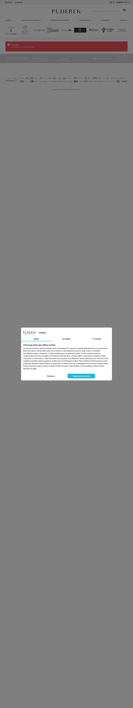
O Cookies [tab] (97, 339)
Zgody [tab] (36, 339)
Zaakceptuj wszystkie (81, 376)
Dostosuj (51, 376)
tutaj (34, 368)
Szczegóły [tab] (66, 339)
